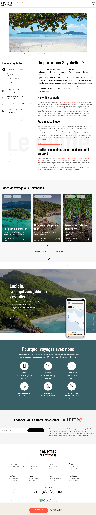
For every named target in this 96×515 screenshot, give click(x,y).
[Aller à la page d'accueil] (7, 3)
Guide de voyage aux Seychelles (33, 54)
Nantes (12, 476)
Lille (31, 464)
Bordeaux (13, 464)
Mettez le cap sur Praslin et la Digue (50, 144)
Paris (51, 476)
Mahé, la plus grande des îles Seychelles (72, 102)
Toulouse (73, 476)
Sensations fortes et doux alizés (77, 229)
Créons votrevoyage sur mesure (38, 510)
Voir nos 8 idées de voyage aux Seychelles (48, 252)
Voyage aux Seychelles (15, 54)
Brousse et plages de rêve (47, 229)
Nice (31, 476)
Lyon (51, 464)
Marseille (73, 464)
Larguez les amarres (16, 231)
